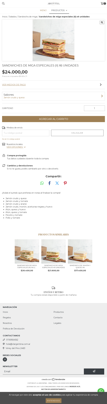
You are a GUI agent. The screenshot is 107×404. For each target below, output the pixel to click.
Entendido (53, 401)
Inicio (4, 16)
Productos (59, 312)
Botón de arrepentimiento (53, 389)
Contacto (58, 317)
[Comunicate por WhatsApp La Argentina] (101, 391)
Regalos (7, 317)
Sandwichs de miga (27, 16)
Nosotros (7, 323)
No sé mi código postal (11, 139)
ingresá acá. (75, 386)
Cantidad (7, 108)
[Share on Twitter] (57, 183)
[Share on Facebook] (49, 183)
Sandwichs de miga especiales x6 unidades (53, 266)
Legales (57, 323)
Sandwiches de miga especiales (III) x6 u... (27, 266)
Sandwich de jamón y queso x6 (80, 266)
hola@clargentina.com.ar (18, 344)
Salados (12, 16)
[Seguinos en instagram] (5, 359)
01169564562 (12, 340)
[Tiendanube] (53, 380)
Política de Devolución (14, 328)
